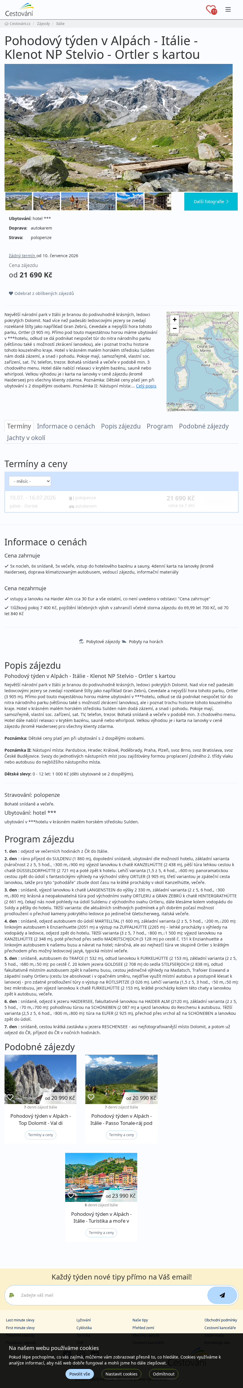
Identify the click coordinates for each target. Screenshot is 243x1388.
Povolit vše (79, 1374)
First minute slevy (20, 1327)
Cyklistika (84, 1327)
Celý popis (146, 386)
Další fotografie (209, 201)
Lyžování (83, 1320)
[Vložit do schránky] (10, 1097)
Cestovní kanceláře (220, 1327)
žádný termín (22, 255)
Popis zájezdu (121, 426)
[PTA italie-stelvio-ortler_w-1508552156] (121, 128)
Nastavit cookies (121, 1374)
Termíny (19, 426)
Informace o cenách (66, 426)
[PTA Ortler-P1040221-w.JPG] (102, 201)
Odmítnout (164, 1374)
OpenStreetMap (178, 409)
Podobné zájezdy (204, 426)
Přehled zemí (143, 1327)
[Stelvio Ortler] (158, 201)
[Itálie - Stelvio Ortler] (130, 201)
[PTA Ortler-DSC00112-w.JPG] (74, 201)
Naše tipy (140, 1320)
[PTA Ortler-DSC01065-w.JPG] (46, 201)
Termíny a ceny (40, 1134)
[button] (174, 319)
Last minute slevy (20, 1320)
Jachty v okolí (26, 438)
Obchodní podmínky (220, 1320)
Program (160, 426)
